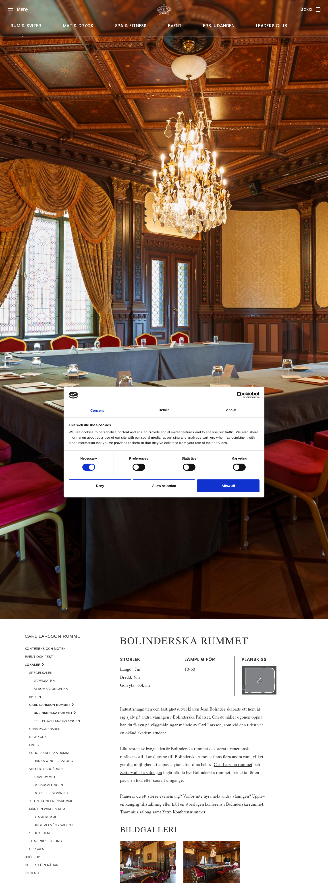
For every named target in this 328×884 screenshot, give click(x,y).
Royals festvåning (51, 793)
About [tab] (231, 410)
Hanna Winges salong (53, 761)
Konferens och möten (45, 648)
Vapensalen (44, 680)
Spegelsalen (40, 672)
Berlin (35, 697)
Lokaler (33, 664)
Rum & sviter (26, 26)
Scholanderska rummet (51, 753)
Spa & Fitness (131, 26)
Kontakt (32, 873)
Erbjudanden (219, 26)
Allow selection (164, 486)
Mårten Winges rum (47, 809)
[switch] (139, 467)
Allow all (228, 486)
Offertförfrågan (41, 865)
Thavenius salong (135, 812)
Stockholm (39, 833)
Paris (34, 745)
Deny (100, 486)
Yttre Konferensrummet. (184, 812)
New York (38, 737)
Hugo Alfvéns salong (53, 825)
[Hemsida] (164, 9)
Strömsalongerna (51, 688)
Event (175, 26)
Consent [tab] (97, 410)
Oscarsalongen (48, 785)
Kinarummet (45, 777)
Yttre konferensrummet (52, 801)
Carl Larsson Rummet (54, 636)
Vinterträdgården (46, 769)
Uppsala (36, 849)
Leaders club (271, 26)
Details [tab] (164, 410)
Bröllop (32, 857)
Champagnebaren (45, 729)
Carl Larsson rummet (233, 764)
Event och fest (39, 656)
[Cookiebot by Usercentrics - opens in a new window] (239, 395)
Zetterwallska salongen (141, 772)
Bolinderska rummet (53, 713)
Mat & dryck (78, 26)
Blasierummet (46, 817)
